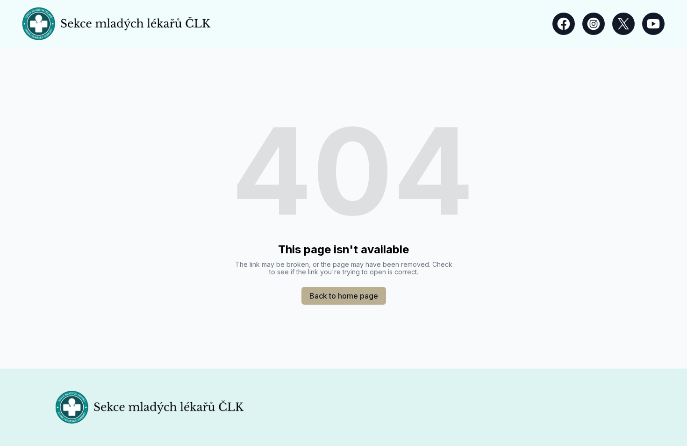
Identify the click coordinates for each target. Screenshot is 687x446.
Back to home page (343, 295)
